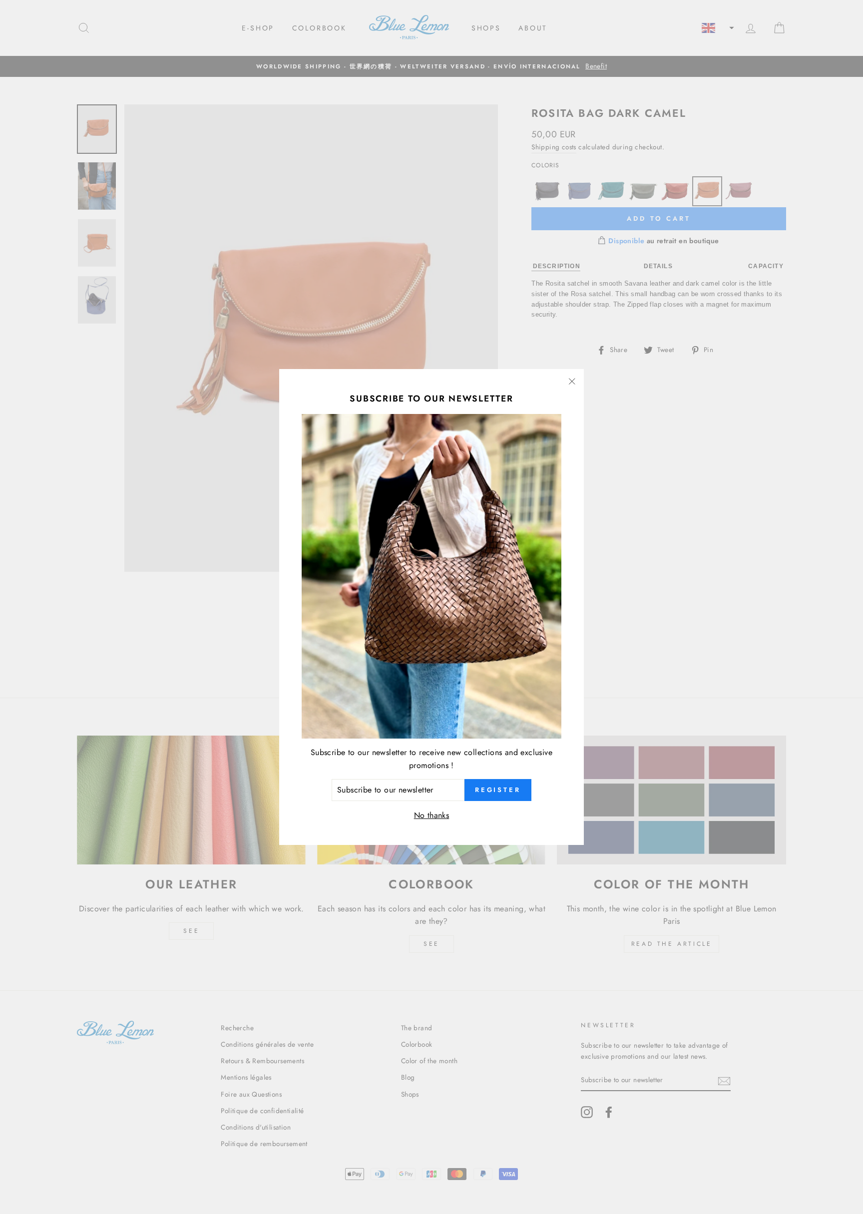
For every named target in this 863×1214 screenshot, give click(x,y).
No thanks (431, 815)
